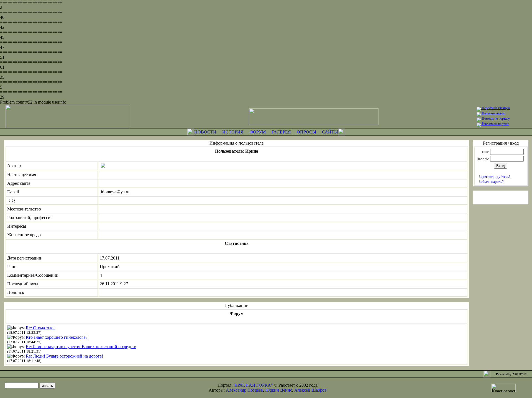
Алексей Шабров (310, 390)
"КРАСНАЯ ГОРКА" (252, 385)
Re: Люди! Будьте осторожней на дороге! (64, 356)
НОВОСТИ (205, 132)
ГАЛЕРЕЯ (281, 132)
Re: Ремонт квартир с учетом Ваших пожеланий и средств (81, 346)
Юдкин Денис (278, 390)
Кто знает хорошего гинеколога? (56, 337)
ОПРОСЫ (306, 132)
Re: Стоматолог (40, 327)
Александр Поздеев (244, 390)
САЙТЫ (330, 132)
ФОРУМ (257, 132)
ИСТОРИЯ (233, 132)
